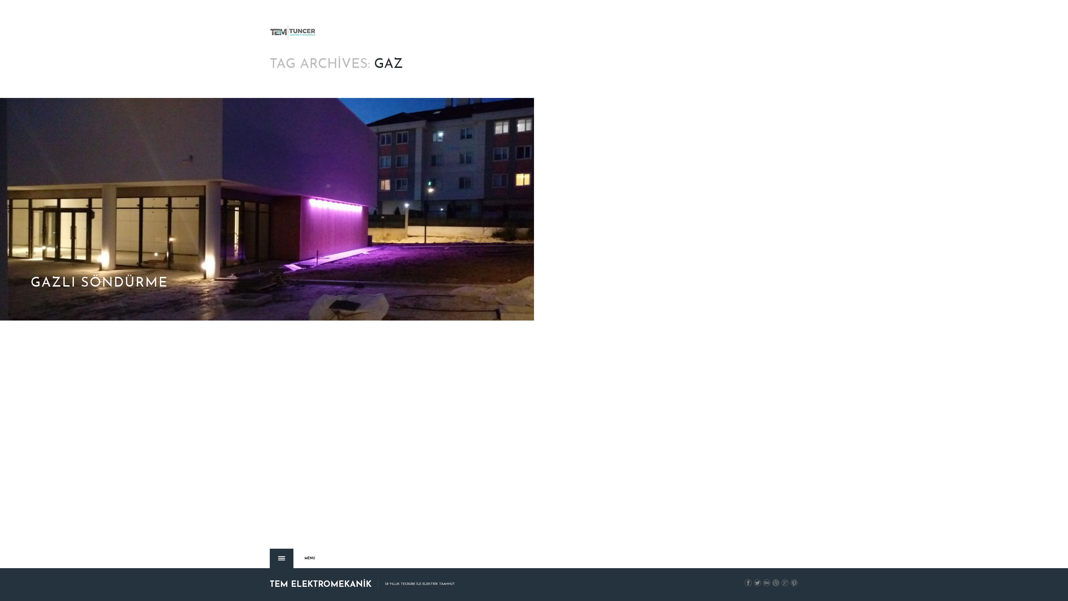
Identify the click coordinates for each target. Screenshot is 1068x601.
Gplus (785, 583)
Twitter (757, 583)
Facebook (748, 583)
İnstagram (776, 583)
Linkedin (766, 583)
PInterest (794, 583)
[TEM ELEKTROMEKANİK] (293, 33)
